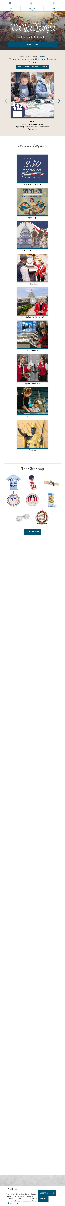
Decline (43, 1199)
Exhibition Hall (32, 336)
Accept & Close (47, 1193)
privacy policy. (12, 1203)
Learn (54, 8)
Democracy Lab (32, 402)
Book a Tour (32, 44)
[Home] (31, 3)
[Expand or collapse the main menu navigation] (10, 3)
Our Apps (32, 435)
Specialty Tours (32, 269)
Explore (32, 8)
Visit (10, 8)
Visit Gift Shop (32, 532)
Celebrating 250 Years (32, 170)
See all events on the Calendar (32, 67)
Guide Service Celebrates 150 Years (32, 236)
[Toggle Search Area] (54, 3)
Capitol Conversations (32, 369)
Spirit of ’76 (32, 203)
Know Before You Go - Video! (32, 302)
